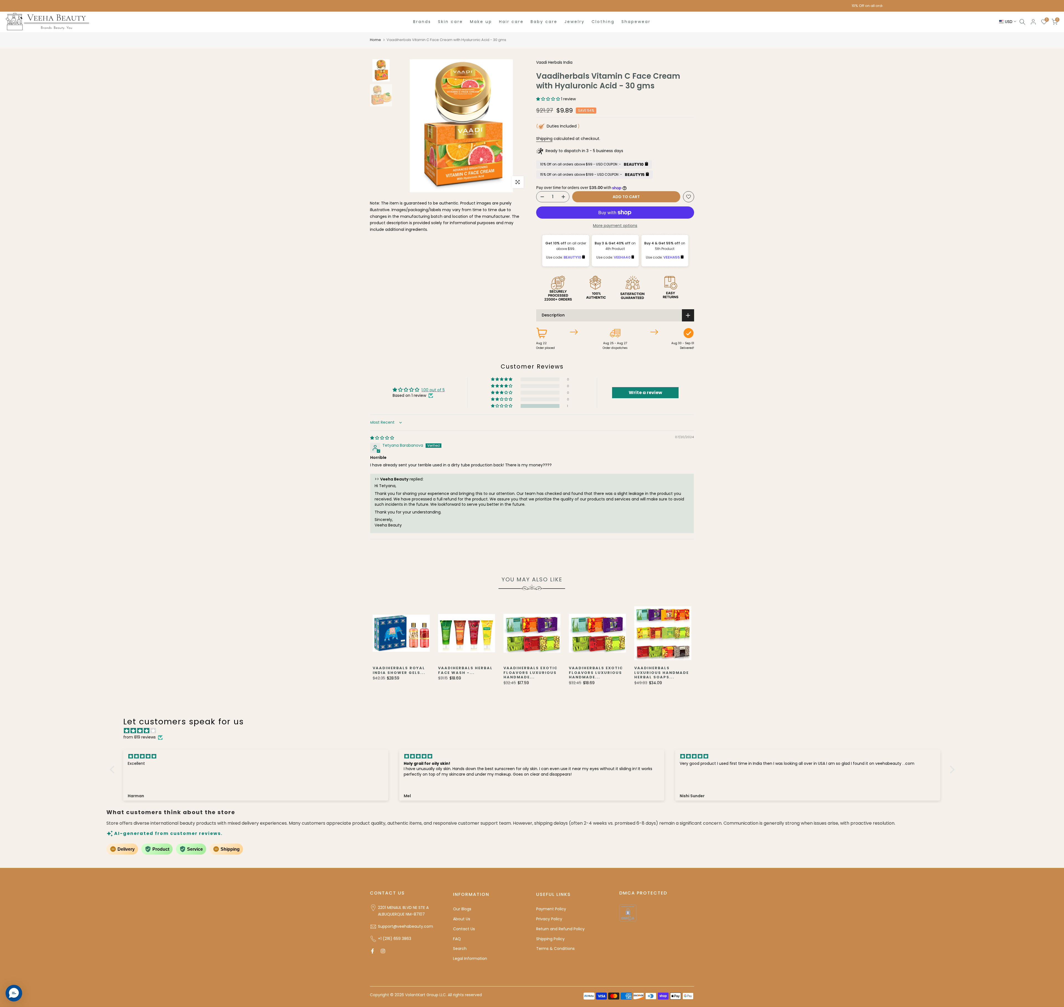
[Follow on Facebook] (372, 951)
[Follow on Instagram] (382, 951)
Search (460, 948)
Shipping (544, 138)
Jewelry (574, 21)
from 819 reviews (139, 737)
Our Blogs (462, 909)
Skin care (450, 21)
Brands (422, 21)
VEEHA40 (622, 257)
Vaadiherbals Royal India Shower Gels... (399, 670)
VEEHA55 (672, 257)
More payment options (615, 225)
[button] (548, 99)
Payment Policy (551, 909)
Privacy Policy (549, 919)
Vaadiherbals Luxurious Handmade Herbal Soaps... (661, 672)
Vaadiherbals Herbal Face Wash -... (465, 670)
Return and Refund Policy (560, 929)
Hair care (511, 21)
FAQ (457, 939)
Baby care (544, 21)
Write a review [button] (645, 392)
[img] (382, 438)
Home (375, 39)
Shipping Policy (550, 939)
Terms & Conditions (555, 948)
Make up (481, 21)
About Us (461, 919)
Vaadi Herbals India (554, 62)
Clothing (603, 21)
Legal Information (470, 958)
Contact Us (464, 929)
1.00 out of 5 (433, 390)
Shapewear (636, 21)
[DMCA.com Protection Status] (627, 913)
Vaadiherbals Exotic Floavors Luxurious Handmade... (530, 672)
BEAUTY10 (573, 257)
